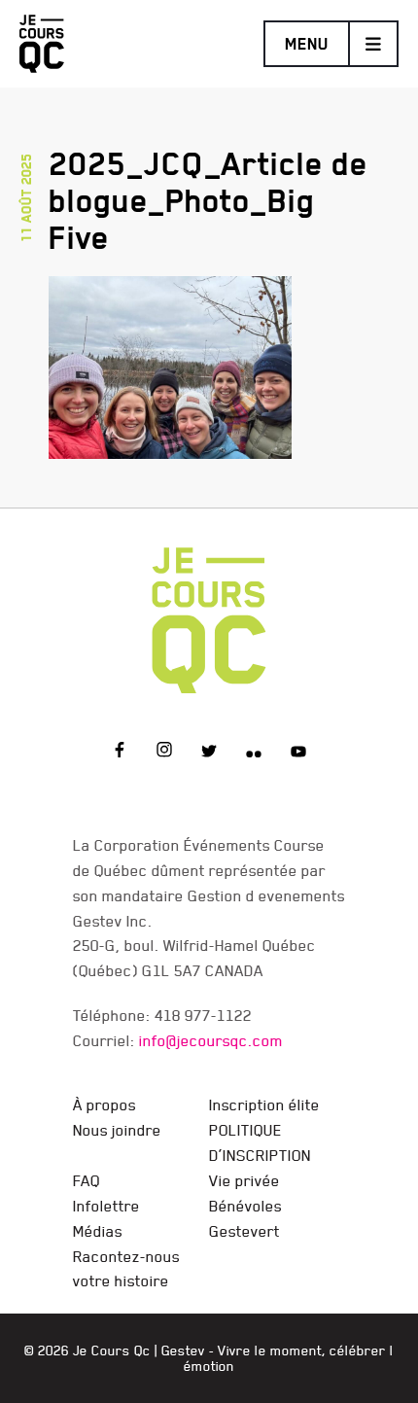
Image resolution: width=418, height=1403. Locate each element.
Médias (97, 1231)
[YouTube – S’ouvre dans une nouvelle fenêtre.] (298, 752)
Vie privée (244, 1180)
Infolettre (106, 1205)
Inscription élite (264, 1104)
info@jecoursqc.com (211, 1040)
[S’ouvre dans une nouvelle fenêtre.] (170, 363)
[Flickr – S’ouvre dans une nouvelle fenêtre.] (253, 752)
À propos (104, 1104)
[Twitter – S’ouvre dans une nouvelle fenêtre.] (209, 752)
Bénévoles (245, 1205)
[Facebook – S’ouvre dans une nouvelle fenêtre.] (119, 752)
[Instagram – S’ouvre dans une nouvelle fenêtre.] (164, 752)
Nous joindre (117, 1130)
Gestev (183, 1350)
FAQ (86, 1180)
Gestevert (244, 1231)
